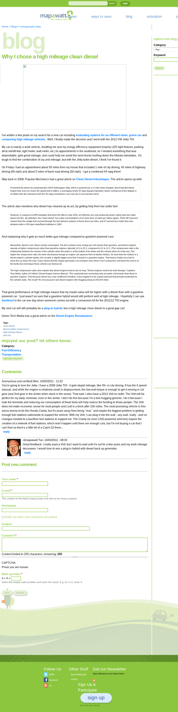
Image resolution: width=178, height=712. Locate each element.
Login (125, 3)
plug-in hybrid (53, 308)
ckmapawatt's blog (30, 26)
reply (6, 431)
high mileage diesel (12, 332)
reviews (71, 16)
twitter (52, 674)
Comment (9, 535)
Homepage (9, 505)
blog (129, 16)
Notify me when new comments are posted (31, 516)
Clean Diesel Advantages (92, 179)
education (154, 16)
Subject (7, 524)
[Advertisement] (75, 630)
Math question (12, 574)
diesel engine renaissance (16, 329)
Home (5, 26)
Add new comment (13, 358)
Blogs (14, 26)
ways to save (101, 16)
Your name (10, 479)
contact (74, 679)
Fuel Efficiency (11, 350)
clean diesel (9, 326)
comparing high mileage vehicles (23, 139)
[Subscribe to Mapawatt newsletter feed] (94, 680)
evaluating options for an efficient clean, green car (108, 135)
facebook (53, 680)
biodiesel (8, 300)
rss (50, 685)
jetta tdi (6, 335)
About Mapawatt (78, 674)
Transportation (11, 354)
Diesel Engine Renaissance (74, 315)
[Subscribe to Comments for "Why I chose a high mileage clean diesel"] (3, 600)
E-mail (7, 490)
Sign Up (96, 697)
